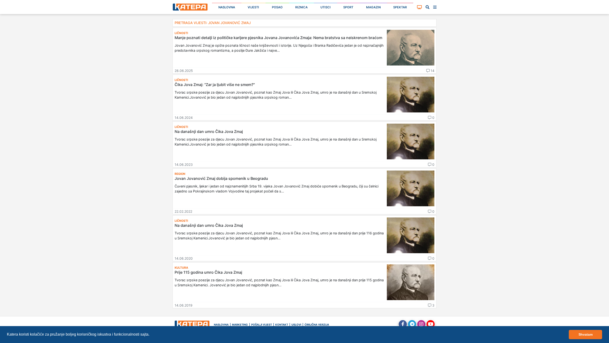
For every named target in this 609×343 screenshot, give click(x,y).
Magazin (373, 7)
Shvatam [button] (586, 334)
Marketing (240, 324)
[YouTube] (431, 324)
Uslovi (296, 324)
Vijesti (253, 7)
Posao (277, 7)
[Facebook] (403, 324)
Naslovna (226, 7)
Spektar (400, 7)
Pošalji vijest (261, 324)
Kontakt (281, 324)
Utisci (325, 7)
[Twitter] (412, 324)
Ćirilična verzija (316, 324)
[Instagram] (421, 324)
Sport (348, 7)
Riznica (301, 7)
